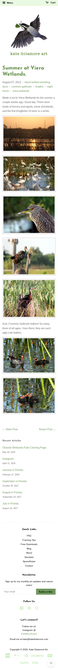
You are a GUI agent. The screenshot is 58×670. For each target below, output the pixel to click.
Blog (29, 548)
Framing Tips (29, 540)
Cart (53, 3)
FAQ (29, 536)
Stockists (29, 557)
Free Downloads (29, 544)
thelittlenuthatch (29, 634)
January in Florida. (13, 470)
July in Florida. (10, 503)
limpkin (39, 86)
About (29, 553)
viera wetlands (21, 91)
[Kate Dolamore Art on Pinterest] (29, 609)
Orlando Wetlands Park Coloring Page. (24, 447)
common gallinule (21, 86)
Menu (9, 2)
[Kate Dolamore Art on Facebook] (22, 609)
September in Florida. (14, 481)
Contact (29, 566)
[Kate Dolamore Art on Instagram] (36, 609)
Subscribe (46, 592)
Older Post (12, 429)
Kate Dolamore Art (38, 649)
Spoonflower (29, 561)
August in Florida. (12, 492)
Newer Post (45, 429)
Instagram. (8, 458)
